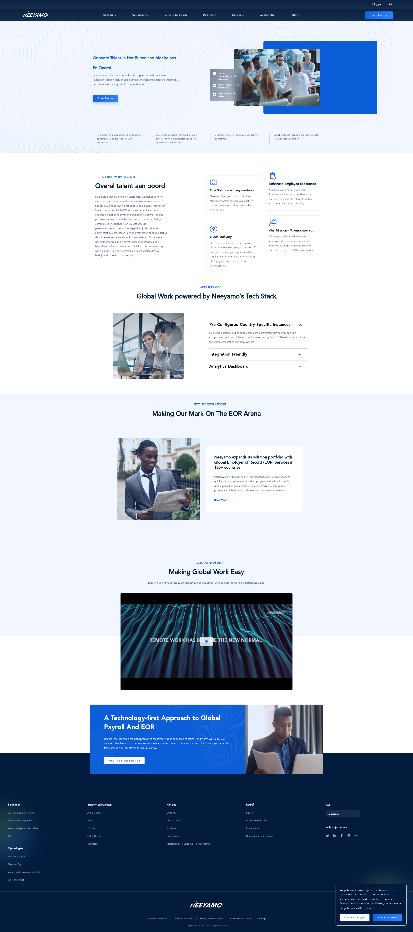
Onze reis (171, 813)
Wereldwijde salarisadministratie (24, 872)
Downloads (93, 844)
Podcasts (91, 828)
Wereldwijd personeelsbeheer (23, 828)
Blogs (90, 821)
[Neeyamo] (35, 14)
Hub (10, 836)
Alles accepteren (387, 917)
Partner (295, 15)
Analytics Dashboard (229, 367)
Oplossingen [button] (139, 15)
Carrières (171, 828)
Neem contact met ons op (259, 836)
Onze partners (174, 821)
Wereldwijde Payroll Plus (20, 821)
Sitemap (261, 919)
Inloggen (377, 4)
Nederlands (333, 814)
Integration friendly (228, 354)
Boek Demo (105, 98)
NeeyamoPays (15, 864)
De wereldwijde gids (176, 15)
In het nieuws (173, 836)
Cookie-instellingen (354, 917)
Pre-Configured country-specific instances (250, 325)
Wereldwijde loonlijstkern (21, 813)
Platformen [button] (108, 15)
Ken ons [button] (236, 15)
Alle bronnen (94, 813)
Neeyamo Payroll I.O (18, 857)
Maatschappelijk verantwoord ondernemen (189, 844)
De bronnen (209, 15)
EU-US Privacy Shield (240, 919)
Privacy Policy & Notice (211, 919)
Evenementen (267, 15)
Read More (220, 500)
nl (390, 4)
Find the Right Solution (124, 761)
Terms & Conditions (157, 919)
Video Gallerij (94, 836)
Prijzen (249, 813)
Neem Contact (379, 15)
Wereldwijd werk (16, 880)
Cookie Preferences (183, 919)
